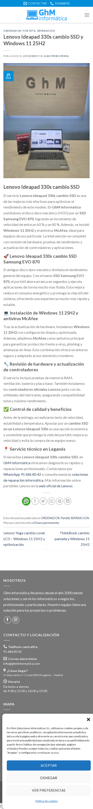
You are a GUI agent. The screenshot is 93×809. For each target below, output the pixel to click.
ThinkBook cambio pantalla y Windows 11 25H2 (72, 538)
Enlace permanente (47, 523)
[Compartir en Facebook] (35, 501)
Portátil (29, 30)
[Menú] (87, 14)
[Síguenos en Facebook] (7, 620)
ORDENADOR (12, 30)
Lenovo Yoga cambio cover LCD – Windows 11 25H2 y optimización (24, 538)
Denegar (48, 778)
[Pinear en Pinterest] (59, 501)
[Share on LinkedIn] (67, 501)
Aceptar (49, 765)
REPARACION (46, 30)
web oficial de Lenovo (55, 486)
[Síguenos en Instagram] (15, 620)
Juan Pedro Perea (56, 55)
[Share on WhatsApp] (26, 501)
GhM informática (16, 463)
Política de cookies (46, 801)
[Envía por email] (51, 501)
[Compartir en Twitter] (43, 501)
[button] (88, 719)
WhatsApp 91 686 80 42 (22, 474)
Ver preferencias (48, 790)
